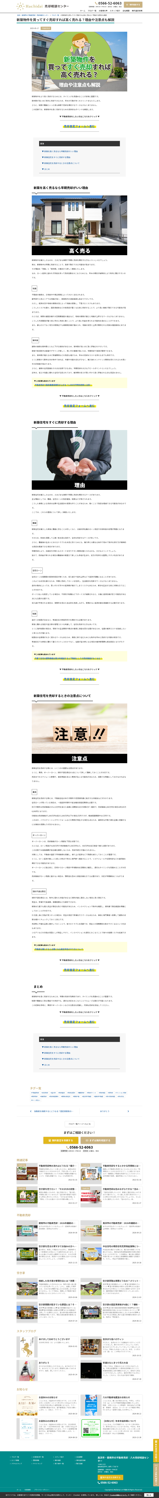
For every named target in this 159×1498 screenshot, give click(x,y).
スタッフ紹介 (115, 10)
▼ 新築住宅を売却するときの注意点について (61, 163)
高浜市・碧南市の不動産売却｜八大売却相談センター (123, 1459)
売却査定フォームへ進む (79, 126)
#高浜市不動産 (86, 1096)
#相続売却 (43, 1096)
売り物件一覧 (59, 1464)
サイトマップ (37, 1464)
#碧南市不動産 (98, 1096)
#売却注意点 (71, 1093)
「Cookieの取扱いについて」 (118, 1495)
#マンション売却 (121, 1093)
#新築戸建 (76, 1096)
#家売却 (110, 1093)
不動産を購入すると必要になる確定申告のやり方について (59, 949)
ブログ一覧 (92, 10)
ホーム (82, 10)
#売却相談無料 (53, 1096)
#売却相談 (102, 1093)
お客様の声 (103, 10)
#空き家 (53, 1093)
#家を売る (121, 1096)
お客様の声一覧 (38, 1457)
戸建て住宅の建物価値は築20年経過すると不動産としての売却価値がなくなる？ (68, 658)
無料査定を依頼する (62, 1140)
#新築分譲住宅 (65, 1096)
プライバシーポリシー (41, 1490)
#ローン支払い (35, 1100)
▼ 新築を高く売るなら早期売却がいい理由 (60, 151)
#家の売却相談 (110, 1096)
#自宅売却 (45, 1093)
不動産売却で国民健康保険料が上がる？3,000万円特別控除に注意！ (63, 384)
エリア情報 (15, 1460)
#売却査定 (61, 1093)
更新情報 (36, 1460)
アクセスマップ (16, 1464)
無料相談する (134, 4)
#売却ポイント (91, 1093)
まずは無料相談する (99, 1140)
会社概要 (126, 10)
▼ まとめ (46, 169)
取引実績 (79, 1464)
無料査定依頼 (137, 10)
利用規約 (28, 1490)
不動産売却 (46, 28)
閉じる (149, 1495)
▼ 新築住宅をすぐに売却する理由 (56, 157)
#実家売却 (34, 1096)
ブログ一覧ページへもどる (79, 1123)
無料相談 (58, 1460)
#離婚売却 (81, 1093)
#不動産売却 (35, 1093)
